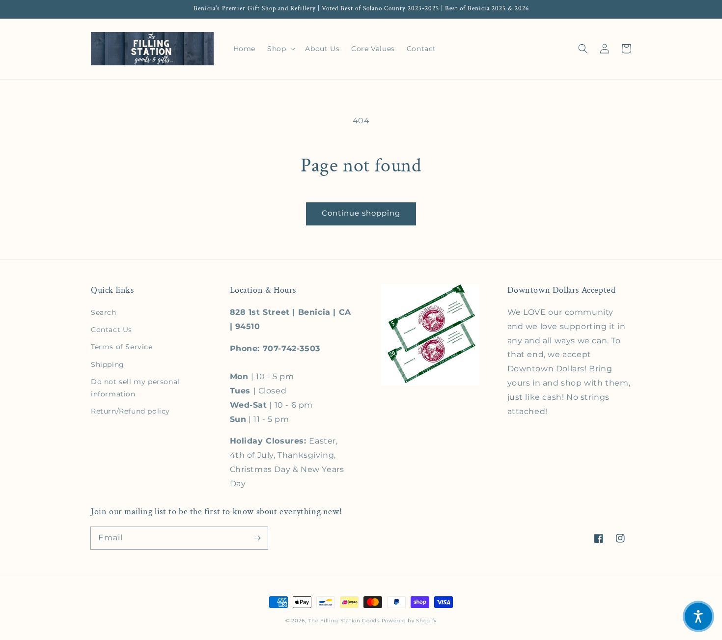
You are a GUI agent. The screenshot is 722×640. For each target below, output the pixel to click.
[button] (583, 48)
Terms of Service (122, 346)
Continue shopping (361, 213)
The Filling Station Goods (344, 620)
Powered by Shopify (409, 620)
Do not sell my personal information (135, 387)
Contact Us (111, 329)
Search (103, 312)
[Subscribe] (257, 538)
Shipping (107, 364)
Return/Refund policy (130, 411)
